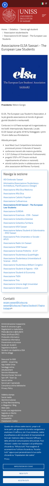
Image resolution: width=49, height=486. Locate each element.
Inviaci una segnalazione (11, 410)
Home (4, 29)
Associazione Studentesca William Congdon (23, 265)
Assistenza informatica (10, 339)
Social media (6, 397)
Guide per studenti (8, 345)
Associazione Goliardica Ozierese (18, 219)
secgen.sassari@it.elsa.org (15, 302)
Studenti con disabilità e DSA (13, 350)
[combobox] (44, 3)
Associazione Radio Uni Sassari (17, 243)
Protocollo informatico (10, 337)
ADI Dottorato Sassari (13, 179)
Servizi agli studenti (29, 29)
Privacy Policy (7, 388)
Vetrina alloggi (7, 352)
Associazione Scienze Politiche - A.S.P (20, 251)
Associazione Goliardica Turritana (18, 223)
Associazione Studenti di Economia (19, 272)
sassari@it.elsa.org (11, 305)
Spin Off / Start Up (9, 377)
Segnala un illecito (8, 413)
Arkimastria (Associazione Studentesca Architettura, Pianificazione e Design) (20, 184)
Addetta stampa (7, 394)
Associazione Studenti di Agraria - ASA (20, 268)
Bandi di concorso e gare (11, 326)
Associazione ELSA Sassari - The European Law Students (23, 206)
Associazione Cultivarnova (15, 201)
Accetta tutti (23, 480)
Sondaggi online (7, 367)
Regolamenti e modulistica (12, 329)
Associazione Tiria (11, 280)
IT (46, 3)
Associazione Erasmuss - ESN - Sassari (21, 215)
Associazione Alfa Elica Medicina (18, 189)
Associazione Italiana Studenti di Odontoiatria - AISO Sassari (23, 232)
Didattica (14, 29)
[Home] (19, 15)
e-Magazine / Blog (8, 405)
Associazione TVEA (11, 276)
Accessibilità (6, 418)
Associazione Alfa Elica (13, 193)
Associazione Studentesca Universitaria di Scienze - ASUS (22, 260)
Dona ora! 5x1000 (8, 359)
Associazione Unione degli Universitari (20, 284)
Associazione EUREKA (13, 211)
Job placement (7, 369)
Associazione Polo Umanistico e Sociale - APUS (21, 238)
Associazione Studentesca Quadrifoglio (21, 254)
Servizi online (6, 380)
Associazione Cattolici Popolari (17, 197)
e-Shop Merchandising (10, 402)
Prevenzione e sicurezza (11, 342)
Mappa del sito (7, 415)
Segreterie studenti (9, 347)
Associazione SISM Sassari (15, 247)
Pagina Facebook (29, 305)
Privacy (6, 459)
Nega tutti (23, 473)
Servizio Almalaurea (9, 372)
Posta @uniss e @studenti (12, 331)
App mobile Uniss (8, 364)
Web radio (5, 407)
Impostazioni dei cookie (23, 466)
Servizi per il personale (10, 383)
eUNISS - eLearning (9, 362)
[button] (4, 4)
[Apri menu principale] (44, 15)
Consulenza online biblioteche (13, 385)
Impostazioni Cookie (9, 421)
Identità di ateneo (8, 400)
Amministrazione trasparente (13, 324)
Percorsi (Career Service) (11, 375)
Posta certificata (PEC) (10, 334)
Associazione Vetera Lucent (15, 288)
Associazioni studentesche (16, 32)
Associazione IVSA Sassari (15, 226)
